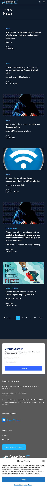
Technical (14, 288)
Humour (4, 435)
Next (40, 318)
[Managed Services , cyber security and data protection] (23, 105)
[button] (44, 461)
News (8, 29)
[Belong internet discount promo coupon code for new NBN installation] (23, 159)
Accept (23, 480)
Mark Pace (9, 47)
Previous (7, 318)
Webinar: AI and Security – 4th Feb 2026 (14, 393)
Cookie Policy (18, 485)
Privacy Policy (28, 485)
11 (35, 318)
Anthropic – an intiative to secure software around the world (20, 386)
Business (9, 229)
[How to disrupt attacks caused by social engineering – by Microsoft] (23, 273)
